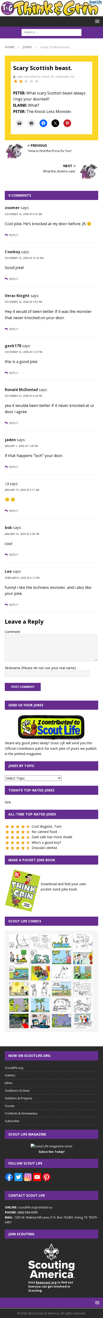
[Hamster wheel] (19, 941)
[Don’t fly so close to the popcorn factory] (82, 957)
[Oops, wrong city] (40, 957)
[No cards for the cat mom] (40, 1021)
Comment (12, 631)
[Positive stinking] (82, 989)
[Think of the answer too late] (82, 1021)
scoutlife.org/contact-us (28, 1207)
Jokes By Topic (21, 765)
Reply (13, 235)
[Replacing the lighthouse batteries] (61, 973)
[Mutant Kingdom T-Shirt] (40, 989)
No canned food (44, 831)
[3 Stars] (26, 81)
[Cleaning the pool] (61, 941)
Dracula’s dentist (44, 847)
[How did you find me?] (82, 973)
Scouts (10, 1106)
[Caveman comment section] (61, 1005)
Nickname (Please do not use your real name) (40, 668)
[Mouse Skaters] (82, 1005)
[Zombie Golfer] (61, 957)
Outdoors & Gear (17, 1090)
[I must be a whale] (19, 973)
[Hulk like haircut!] (19, 1005)
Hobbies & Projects (18, 1098)
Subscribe (12, 1121)
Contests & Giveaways (21, 1113)
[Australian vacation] (40, 941)
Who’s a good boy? (46, 842)
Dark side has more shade (52, 837)
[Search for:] (51, 32)
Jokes (9, 1083)
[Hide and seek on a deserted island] (40, 1005)
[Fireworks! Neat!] (61, 1021)
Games (10, 1075)
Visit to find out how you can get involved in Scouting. (50, 1286)
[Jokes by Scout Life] (51, 13)
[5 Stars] (36, 81)
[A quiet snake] (61, 989)
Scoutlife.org (14, 1068)
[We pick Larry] (19, 957)
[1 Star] (15, 81)
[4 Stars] (31, 81)
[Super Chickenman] (19, 1021)
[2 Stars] (20, 81)
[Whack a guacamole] (40, 973)
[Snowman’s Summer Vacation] (82, 941)
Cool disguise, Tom (47, 826)
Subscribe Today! (52, 1152)
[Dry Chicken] (19, 989)
